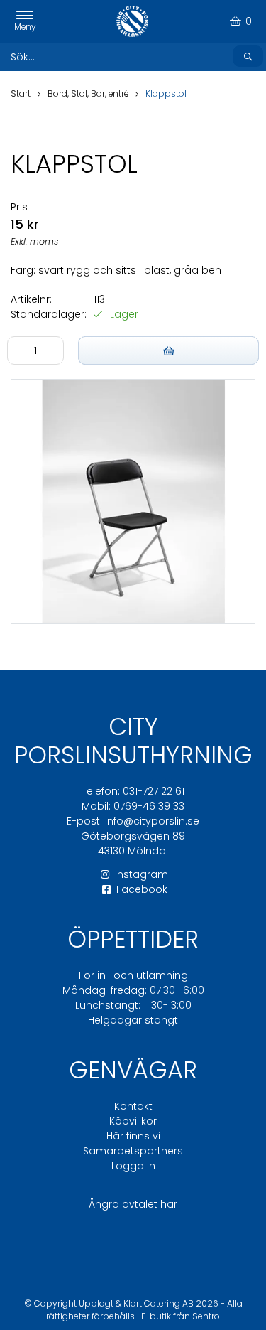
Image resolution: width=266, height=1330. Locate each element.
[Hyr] (168, 350)
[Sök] (248, 56)
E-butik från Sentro (180, 1316)
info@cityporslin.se (152, 821)
